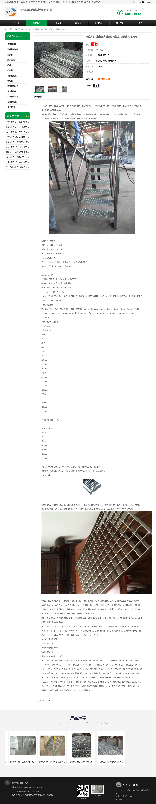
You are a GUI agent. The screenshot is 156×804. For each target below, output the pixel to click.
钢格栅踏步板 (12, 97)
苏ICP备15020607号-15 (36, 787)
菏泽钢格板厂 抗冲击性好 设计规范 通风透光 (17, 157)
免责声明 (33, 795)
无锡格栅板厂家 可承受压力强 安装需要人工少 (17, 147)
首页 (15, 29)
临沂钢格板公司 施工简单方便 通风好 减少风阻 (17, 127)
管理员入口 (42, 795)
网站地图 (50, 795)
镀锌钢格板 (12, 44)
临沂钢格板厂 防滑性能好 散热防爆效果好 (17, 142)
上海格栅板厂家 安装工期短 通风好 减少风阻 (17, 162)
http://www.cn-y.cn (43, 701)
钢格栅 (10, 70)
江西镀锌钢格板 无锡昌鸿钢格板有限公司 (80, 762)
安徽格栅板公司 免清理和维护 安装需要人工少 (17, 122)
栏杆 (9, 65)
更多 (27, 116)
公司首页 (15, 23)
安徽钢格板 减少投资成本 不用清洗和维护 (17, 137)
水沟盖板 (11, 60)
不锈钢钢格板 (12, 49)
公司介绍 (78, 23)
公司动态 (99, 23)
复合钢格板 (12, 91)
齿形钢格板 (12, 76)
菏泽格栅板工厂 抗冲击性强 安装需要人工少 (17, 132)
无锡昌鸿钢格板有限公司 (21, 791)
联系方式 (140, 23)
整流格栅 (11, 107)
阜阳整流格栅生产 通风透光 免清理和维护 (17, 167)
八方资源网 (25, 795)
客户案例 (120, 23)
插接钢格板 (12, 102)
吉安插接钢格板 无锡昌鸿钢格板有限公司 (50, 762)
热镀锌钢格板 (12, 86)
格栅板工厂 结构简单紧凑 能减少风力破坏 (17, 152)
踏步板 (10, 55)
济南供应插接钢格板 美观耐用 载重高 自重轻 (111, 762)
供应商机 (36, 23)
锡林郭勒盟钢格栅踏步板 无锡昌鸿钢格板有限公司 (25, 762)
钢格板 (10, 81)
